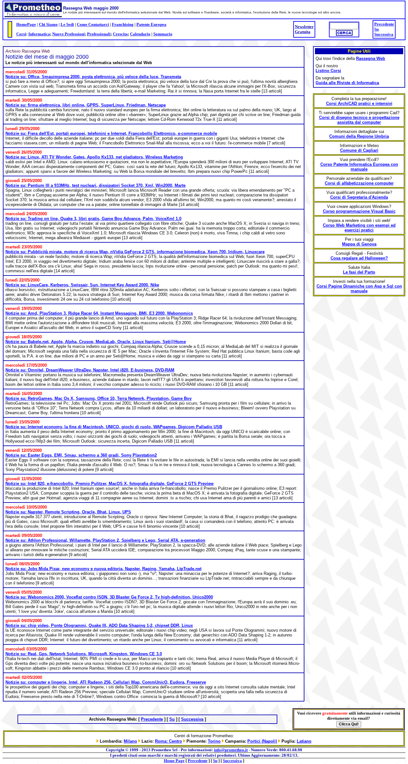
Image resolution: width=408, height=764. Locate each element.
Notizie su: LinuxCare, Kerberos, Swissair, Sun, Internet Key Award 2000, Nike (82, 285)
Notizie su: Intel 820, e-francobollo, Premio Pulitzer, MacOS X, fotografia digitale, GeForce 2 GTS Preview (109, 483)
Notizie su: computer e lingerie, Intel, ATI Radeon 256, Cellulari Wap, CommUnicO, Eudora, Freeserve (105, 682)
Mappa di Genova (359, 244)
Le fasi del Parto (359, 272)
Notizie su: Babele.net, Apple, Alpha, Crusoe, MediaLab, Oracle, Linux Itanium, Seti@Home (95, 341)
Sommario (162, 34)
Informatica (39, 34)
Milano (130, 741)
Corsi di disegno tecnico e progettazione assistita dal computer (359, 120)
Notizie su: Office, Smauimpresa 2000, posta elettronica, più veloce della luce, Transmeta (93, 76)
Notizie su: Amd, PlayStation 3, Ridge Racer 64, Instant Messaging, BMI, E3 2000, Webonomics (99, 313)
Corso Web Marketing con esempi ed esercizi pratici (359, 227)
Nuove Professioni (68, 34)
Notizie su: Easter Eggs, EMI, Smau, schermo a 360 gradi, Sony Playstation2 (81, 455)
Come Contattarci (93, 24)
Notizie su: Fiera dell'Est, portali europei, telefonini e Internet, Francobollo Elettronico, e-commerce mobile (111, 133)
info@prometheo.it (231, 749)
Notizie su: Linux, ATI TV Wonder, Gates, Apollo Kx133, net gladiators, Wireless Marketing (94, 157)
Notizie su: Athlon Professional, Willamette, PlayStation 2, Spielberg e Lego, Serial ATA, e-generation (105, 540)
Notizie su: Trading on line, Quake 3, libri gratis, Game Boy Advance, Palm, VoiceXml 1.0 (93, 218)
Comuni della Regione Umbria (359, 136)
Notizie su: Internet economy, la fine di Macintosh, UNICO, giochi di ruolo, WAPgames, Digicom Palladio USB (113, 426)
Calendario (140, 34)
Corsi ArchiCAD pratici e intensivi (359, 103)
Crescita (120, 34)
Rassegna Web (370, 58)
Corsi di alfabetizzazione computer (359, 183)
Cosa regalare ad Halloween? (359, 258)
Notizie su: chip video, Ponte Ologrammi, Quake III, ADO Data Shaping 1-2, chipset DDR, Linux (99, 625)
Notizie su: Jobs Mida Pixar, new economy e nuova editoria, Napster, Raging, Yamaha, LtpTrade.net (103, 568)
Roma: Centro (168, 741)
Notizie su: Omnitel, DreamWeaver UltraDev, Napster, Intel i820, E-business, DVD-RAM (89, 370)
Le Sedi (67, 24)
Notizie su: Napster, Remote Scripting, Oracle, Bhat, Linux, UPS (68, 512)
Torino (214, 741)
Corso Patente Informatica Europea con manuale (359, 167)
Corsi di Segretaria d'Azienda (359, 197)
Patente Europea (151, 24)
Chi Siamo (48, 24)
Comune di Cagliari (359, 150)
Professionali (99, 34)
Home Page (174, 760)
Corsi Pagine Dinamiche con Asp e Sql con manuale (359, 288)
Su (376, 29)
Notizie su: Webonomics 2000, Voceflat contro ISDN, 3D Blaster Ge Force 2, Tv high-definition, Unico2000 (109, 597)
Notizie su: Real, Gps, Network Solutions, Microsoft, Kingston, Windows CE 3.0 (83, 653)
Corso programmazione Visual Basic (359, 211)
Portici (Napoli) (262, 741)
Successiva (383, 34)
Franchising (123, 24)
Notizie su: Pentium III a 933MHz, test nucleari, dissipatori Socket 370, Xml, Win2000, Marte (95, 185)
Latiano (304, 741)
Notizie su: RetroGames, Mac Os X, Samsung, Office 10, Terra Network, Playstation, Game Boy (98, 398)
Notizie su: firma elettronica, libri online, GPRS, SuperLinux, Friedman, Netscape (85, 105)
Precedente (384, 24)
